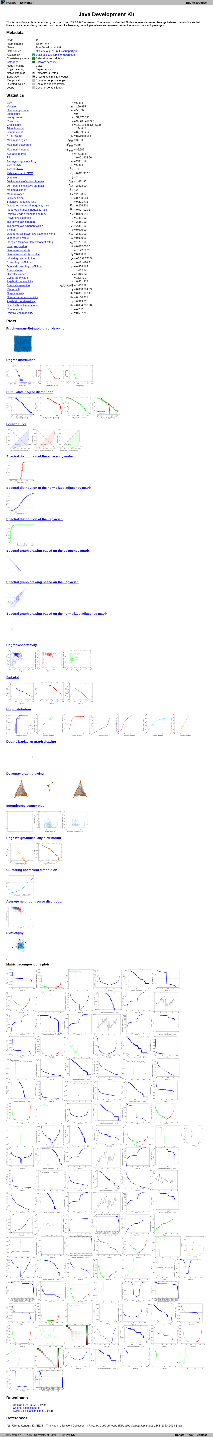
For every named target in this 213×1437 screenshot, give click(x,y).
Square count (15, 132)
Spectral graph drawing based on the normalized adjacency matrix (56, 613)
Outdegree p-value (18, 238)
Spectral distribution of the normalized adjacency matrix (49, 487)
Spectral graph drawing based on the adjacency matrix (48, 550)
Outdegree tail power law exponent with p (31, 233)
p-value (11, 229)
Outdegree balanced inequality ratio (28, 205)
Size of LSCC (15, 168)
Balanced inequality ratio (21, 201)
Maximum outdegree (19, 144)
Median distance (16, 190)
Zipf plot (12, 677)
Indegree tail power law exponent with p (30, 242)
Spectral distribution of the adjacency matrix (40, 456)
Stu (73, 1435)
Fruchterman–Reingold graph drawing (35, 328)
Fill (8, 157)
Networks (26, 2)
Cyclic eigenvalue (17, 277)
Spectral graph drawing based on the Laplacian (42, 582)
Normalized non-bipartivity (22, 297)
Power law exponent (19, 217)
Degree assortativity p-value (23, 254)
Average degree (16, 153)
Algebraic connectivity (20, 281)
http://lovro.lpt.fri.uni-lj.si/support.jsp (56, 51)
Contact (202, 1435)
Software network (46, 62)
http (180, 1425)
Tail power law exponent (21, 221)
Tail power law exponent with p (25, 226)
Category (12, 62)
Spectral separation (18, 285)
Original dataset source (26, 1407)
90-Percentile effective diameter (25, 185)
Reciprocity (13, 289)
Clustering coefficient (19, 262)
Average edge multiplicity (22, 161)
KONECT (12, 2)
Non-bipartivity (15, 293)
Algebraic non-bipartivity (21, 301)
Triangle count (15, 128)
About (190, 1435)
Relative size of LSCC (20, 173)
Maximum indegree (18, 149)
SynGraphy (15, 933)
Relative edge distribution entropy (26, 214)
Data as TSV (20, 1404)
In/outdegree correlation (21, 258)
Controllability (15, 309)
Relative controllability (20, 313)
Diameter (12, 177)
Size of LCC (14, 164)
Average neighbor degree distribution (34, 901)
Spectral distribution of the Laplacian (34, 519)
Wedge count (14, 117)
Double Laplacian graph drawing (31, 741)
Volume (11, 106)
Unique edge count (18, 110)
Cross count (14, 124)
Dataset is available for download (55, 54)
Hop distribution (18, 709)
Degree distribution (21, 360)
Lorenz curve (16, 424)
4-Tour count (14, 136)
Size (9, 102)
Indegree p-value (17, 246)
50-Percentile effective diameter (25, 181)
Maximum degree (17, 140)
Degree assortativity (18, 250)
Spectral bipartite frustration (23, 305)
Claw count (13, 121)
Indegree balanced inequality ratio (27, 209)
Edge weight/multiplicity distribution (33, 838)
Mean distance (15, 194)
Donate (179, 1435)
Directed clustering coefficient (24, 266)
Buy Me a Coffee (196, 2)
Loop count (13, 113)
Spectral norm (15, 270)
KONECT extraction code (28, 1410)
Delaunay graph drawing (25, 773)
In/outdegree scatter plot (25, 805)
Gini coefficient (15, 198)
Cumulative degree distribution (29, 392)
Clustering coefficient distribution (31, 870)
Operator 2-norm (16, 274)
